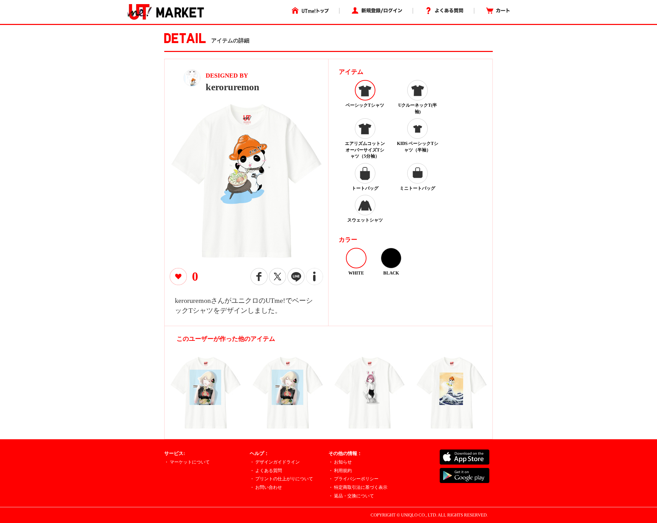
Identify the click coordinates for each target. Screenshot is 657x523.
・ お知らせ (340, 462)
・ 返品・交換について (351, 495)
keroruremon (232, 87)
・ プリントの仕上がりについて (281, 478)
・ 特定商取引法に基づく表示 (357, 487)
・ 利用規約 (340, 470)
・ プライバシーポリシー (353, 478)
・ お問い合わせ (266, 487)
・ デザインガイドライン (275, 462)
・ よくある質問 (266, 470)
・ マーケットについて (187, 462)
